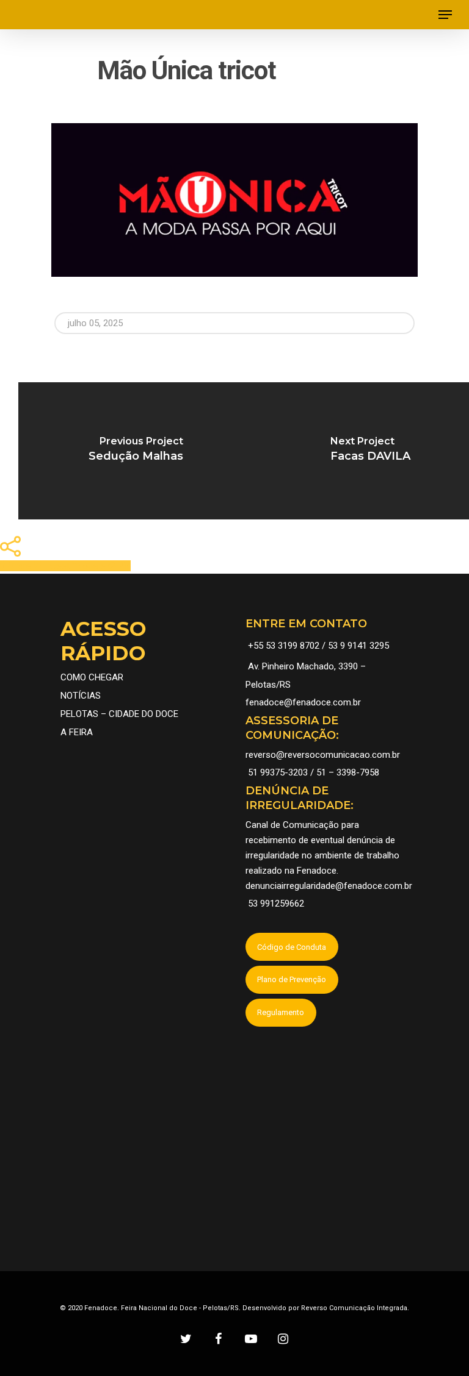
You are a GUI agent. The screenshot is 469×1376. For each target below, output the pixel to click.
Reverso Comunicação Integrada (354, 1308)
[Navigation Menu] (445, 15)
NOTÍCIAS (80, 695)
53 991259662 (276, 903)
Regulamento (280, 1012)
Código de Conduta (291, 947)
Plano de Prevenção (291, 979)
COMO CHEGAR (91, 677)
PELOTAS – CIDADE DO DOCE (119, 713)
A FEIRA (76, 732)
